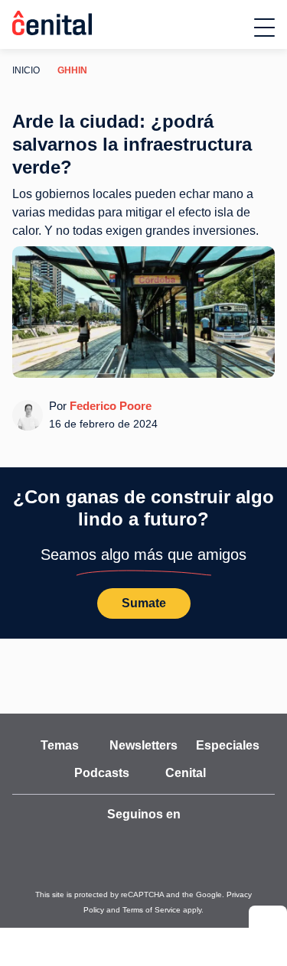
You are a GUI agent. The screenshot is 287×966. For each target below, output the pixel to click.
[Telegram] (194, 843)
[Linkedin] (228, 843)
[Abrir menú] (264, 27)
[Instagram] (127, 843)
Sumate (144, 603)
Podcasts (101, 773)
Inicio (24, 70)
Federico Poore (109, 406)
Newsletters (143, 746)
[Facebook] (160, 843)
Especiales (227, 746)
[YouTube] (59, 843)
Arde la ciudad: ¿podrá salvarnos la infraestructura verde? (135, 145)
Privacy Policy (200, 895)
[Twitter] (93, 843)
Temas (60, 746)
